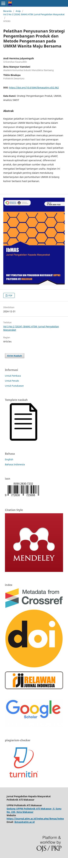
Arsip (18, 10)
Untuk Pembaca (13, 375)
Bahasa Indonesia (15, 464)
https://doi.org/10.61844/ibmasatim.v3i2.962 (34, 87)
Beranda (7, 10)
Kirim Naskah (14, 355)
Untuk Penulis (12, 380)
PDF (10, 295)
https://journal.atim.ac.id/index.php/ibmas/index (35, 818)
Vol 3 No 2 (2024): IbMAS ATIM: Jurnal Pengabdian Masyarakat (34, 14)
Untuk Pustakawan (14, 385)
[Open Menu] (3, 3)
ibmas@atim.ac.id (24, 822)
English (9, 459)
